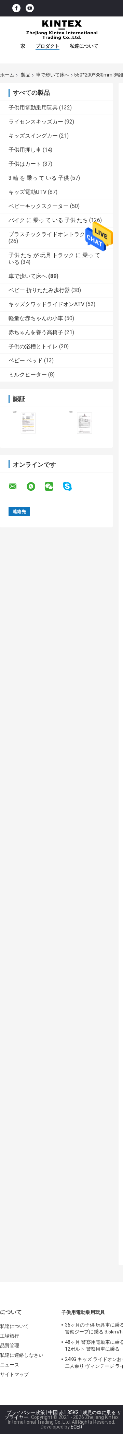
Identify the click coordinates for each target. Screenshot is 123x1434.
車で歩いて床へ (52, 75)
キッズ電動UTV (27, 192)
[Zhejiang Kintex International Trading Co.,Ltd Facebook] (16, 8)
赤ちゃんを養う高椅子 (36, 332)
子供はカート (25, 164)
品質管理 (9, 1345)
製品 (25, 75)
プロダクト (47, 46)
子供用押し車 (25, 150)
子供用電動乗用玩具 (33, 107)
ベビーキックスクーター (39, 206)
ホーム (7, 75)
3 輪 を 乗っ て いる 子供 (39, 178)
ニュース (9, 1364)
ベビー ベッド (26, 360)
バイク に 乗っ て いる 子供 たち (48, 220)
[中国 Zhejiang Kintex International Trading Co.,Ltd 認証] (28, 422)
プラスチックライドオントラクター (52, 234)
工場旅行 (9, 1336)
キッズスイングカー (33, 135)
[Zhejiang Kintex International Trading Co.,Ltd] (61, 30)
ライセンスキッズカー (36, 121)
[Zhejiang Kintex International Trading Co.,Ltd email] (17, 486)
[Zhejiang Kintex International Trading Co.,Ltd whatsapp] (35, 486)
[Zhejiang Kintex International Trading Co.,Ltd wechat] (53, 486)
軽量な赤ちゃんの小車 (36, 318)
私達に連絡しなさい (21, 1355)
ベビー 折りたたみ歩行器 (39, 290)
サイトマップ (14, 1374)
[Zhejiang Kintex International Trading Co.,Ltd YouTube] (30, 8)
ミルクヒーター (28, 374)
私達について (84, 46)
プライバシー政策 (26, 1412)
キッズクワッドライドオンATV (46, 304)
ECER (76, 1427)
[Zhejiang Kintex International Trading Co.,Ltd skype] (71, 486)
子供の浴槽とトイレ (33, 346)
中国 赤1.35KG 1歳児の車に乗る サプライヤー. (63, 1415)
